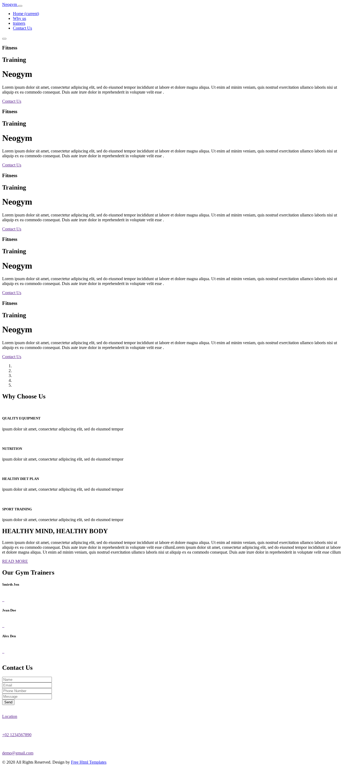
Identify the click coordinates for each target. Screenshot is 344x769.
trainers (19, 23)
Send (8, 702)
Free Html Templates (88, 762)
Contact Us (22, 28)
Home (26, 13)
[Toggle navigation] (20, 6)
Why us (19, 18)
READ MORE (15, 561)
